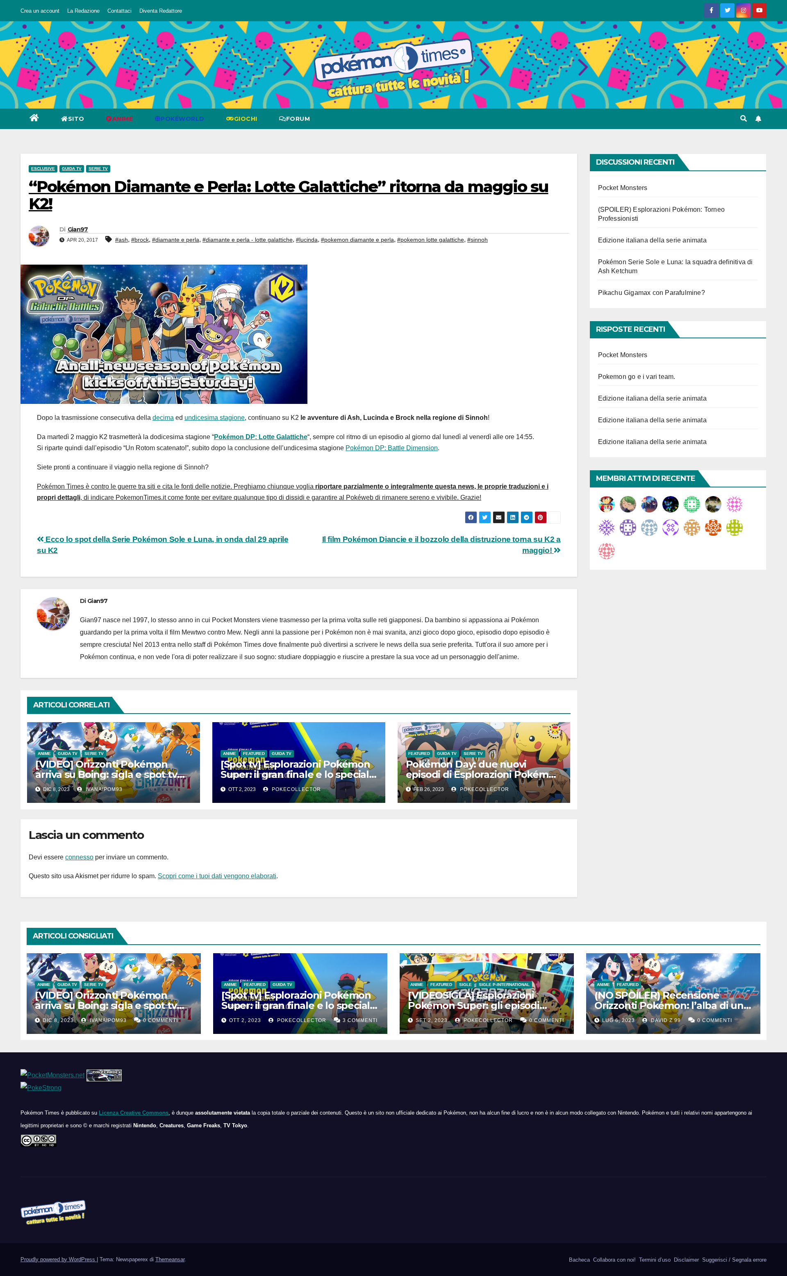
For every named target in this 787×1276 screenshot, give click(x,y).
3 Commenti (360, 1020)
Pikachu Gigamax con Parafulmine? (651, 292)
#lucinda (307, 239)
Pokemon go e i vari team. (637, 376)
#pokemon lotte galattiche (430, 239)
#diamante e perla (175, 239)
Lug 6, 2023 (618, 1020)
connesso (79, 857)
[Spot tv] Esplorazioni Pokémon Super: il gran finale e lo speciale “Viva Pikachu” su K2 (298, 774)
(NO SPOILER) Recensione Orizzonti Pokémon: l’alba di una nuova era (671, 1005)
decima (163, 417)
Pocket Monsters (623, 187)
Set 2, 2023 (432, 1020)
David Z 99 (665, 1020)
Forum (298, 118)
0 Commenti (160, 1020)
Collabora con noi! (613, 1260)
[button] (743, 118)
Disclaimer (685, 1260)
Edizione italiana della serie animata (652, 240)
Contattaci (119, 11)
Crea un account (39, 11)
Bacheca (578, 1260)
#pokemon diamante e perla (357, 239)
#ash (121, 239)
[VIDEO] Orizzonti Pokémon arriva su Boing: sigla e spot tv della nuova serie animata (106, 774)
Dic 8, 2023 (58, 1020)
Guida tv (72, 168)
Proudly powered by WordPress (58, 1259)
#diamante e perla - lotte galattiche (247, 239)
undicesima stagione (214, 417)
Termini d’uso (654, 1260)
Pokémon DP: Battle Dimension (392, 447)
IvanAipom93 (103, 789)
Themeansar (169, 1259)
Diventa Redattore (160, 11)
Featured (254, 753)
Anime (44, 753)
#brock (140, 239)
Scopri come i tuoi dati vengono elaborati (217, 876)
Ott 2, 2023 (245, 1020)
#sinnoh (477, 239)
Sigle (465, 984)
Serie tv (98, 168)
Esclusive (43, 168)
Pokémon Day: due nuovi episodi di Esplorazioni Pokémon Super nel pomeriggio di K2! (483, 774)
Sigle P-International (504, 984)
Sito (76, 118)
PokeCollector (295, 789)
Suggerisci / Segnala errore (734, 1260)
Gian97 (78, 229)
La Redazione (83, 11)
